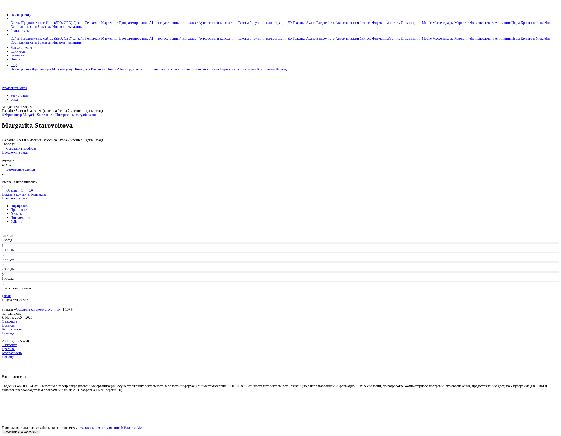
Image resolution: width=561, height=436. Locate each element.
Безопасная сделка (205, 69)
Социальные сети (24, 26)
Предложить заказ (15, 152)
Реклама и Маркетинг (102, 23)
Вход (14, 99)
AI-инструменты (130, 69)
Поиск (15, 59)
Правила (8, 325)
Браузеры (45, 26)
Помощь (282, 69)
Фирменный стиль (386, 23)
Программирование (134, 23)
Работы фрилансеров (175, 69)
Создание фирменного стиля (37, 309)
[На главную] (6, 7)
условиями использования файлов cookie (111, 427)
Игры (516, 23)
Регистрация (20, 95)
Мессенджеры (443, 23)
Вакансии (18, 55)
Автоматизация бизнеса (354, 23)
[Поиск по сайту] (14, 80)
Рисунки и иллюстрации (269, 23)
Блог (154, 69)
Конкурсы (18, 51)
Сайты (16, 23)
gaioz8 (6, 296)
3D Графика (297, 23)
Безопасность (12, 329)
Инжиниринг (411, 23)
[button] (12, 19)
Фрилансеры (20, 30)
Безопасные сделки (20, 169)
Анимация (503, 23)
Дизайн (79, 23)
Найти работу (21, 15)
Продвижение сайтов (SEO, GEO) (47, 23)
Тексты (244, 23)
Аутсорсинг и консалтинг (218, 23)
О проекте (9, 321)
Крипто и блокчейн (535, 23)
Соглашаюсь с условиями (21, 432)
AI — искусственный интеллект (174, 23)
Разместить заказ (14, 88)
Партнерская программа (238, 69)
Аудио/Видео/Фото (321, 23)
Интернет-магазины (67, 26)
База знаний (266, 69)
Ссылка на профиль (21, 148)
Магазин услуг (22, 47)
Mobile (427, 23)
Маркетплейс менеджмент (474, 23)
